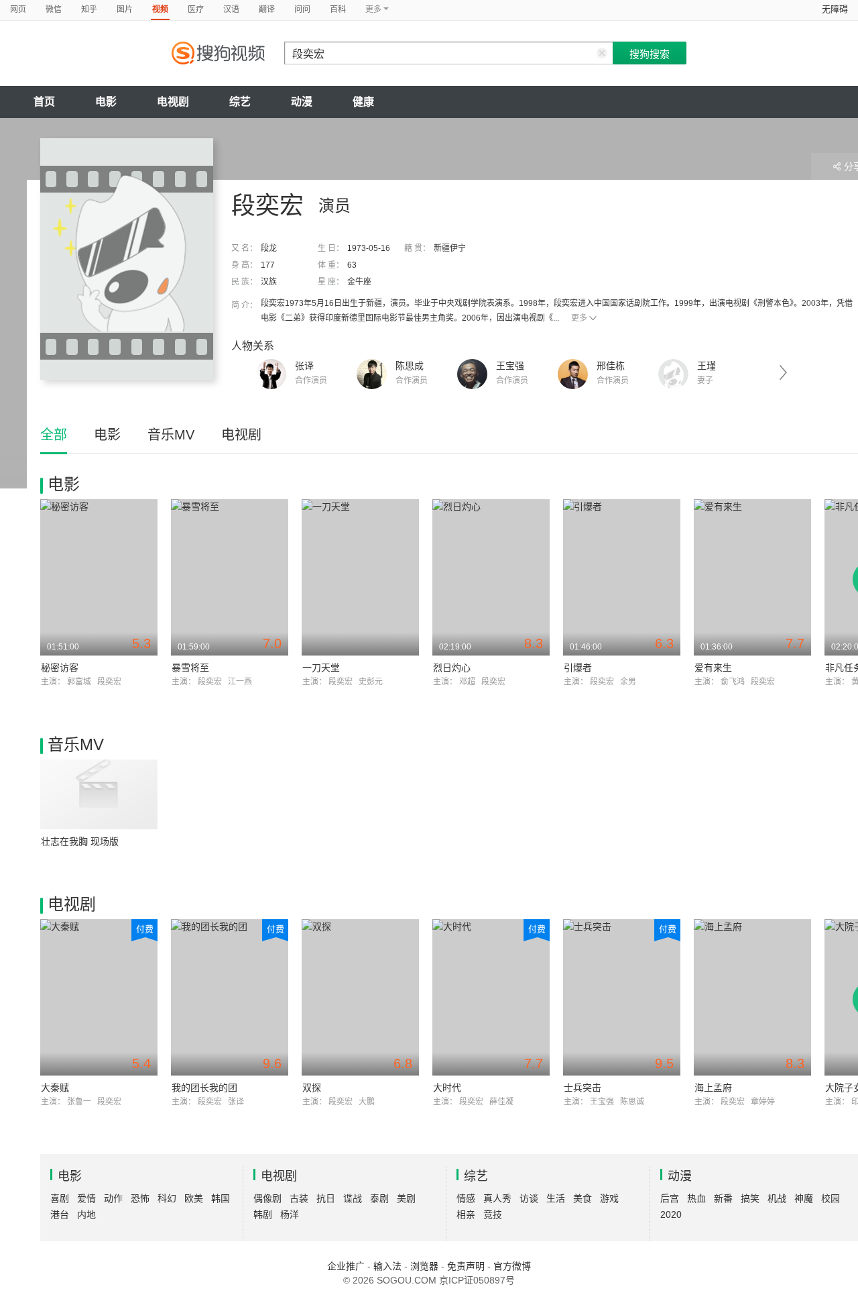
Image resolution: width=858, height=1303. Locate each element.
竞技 (492, 1214)
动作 (113, 1198)
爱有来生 (713, 667)
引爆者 (578, 667)
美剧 (406, 1198)
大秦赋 (55, 1087)
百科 (338, 9)
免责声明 (466, 1266)
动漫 (301, 101)
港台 (59, 1214)
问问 (302, 9)
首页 (44, 101)
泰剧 (379, 1198)
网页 (18, 9)
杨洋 (289, 1214)
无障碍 (835, 9)
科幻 (167, 1198)
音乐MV (170, 434)
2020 (671, 1214)
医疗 (196, 9)
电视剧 (173, 101)
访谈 (528, 1198)
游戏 (609, 1198)
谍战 (352, 1198)
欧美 (193, 1198)
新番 (723, 1198)
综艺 (240, 101)
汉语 (231, 9)
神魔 (803, 1198)
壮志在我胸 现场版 (80, 841)
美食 (582, 1198)
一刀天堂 (321, 667)
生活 (555, 1198)
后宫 (669, 1198)
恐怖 (140, 1198)
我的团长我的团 (204, 1087)
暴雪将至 (190, 667)
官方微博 (512, 1266)
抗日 (325, 1198)
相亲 (465, 1214)
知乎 (89, 9)
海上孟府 (713, 1087)
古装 (299, 1198)
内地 (86, 1214)
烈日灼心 (452, 667)
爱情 (86, 1198)
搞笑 (750, 1198)
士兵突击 (582, 1087)
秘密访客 (59, 667)
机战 (777, 1198)
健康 (363, 101)
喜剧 (59, 1198)
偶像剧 (267, 1198)
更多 (579, 318)
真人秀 (497, 1198)
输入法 (387, 1266)
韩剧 (262, 1214)
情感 (465, 1198)
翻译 (267, 9)
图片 (125, 9)
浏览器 (424, 1266)
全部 (53, 434)
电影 (106, 101)
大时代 (447, 1087)
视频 (160, 9)
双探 (311, 1087)
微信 (54, 9)
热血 (696, 1198)
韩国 (220, 1198)
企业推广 (346, 1266)
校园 (830, 1198)
